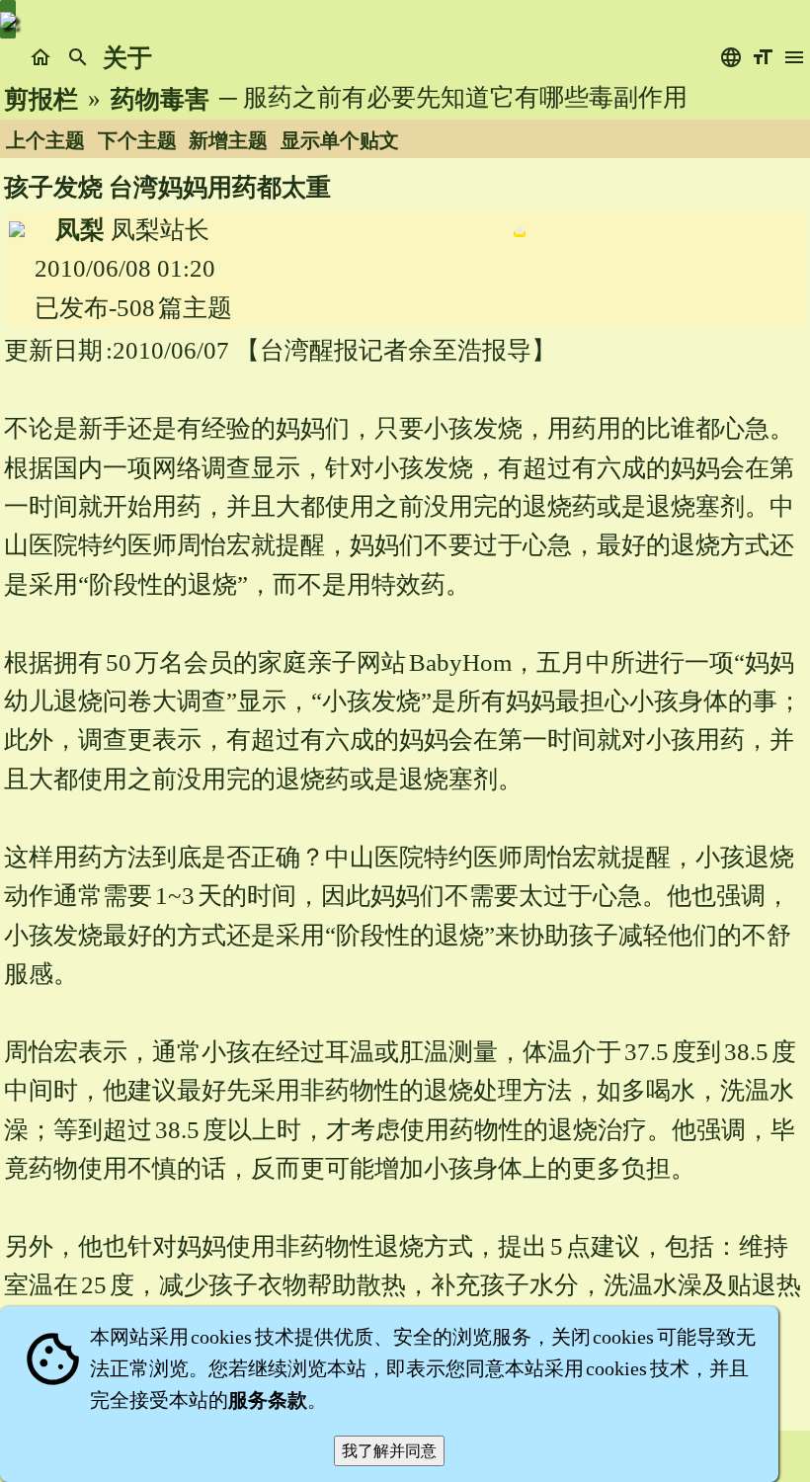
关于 (127, 57)
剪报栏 (41, 99)
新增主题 (228, 140)
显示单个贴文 (340, 140)
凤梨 (80, 229)
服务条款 (267, 1400)
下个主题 (137, 140)
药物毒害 (160, 99)
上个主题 (45, 140)
